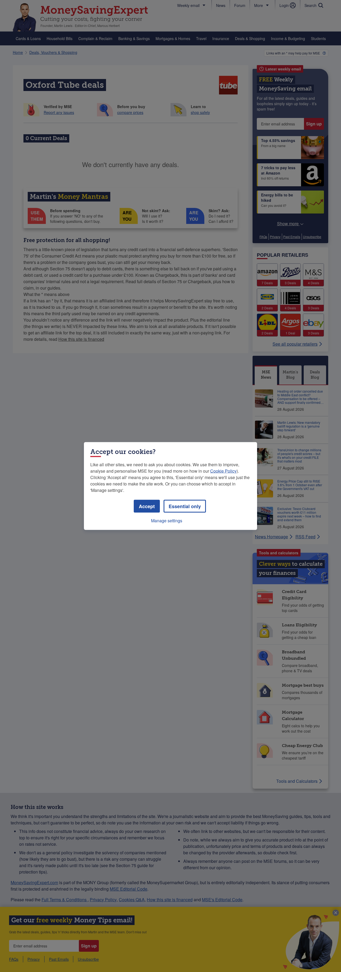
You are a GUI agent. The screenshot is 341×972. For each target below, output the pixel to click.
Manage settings (166, 520)
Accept (147, 506)
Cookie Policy (223, 471)
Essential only (185, 506)
